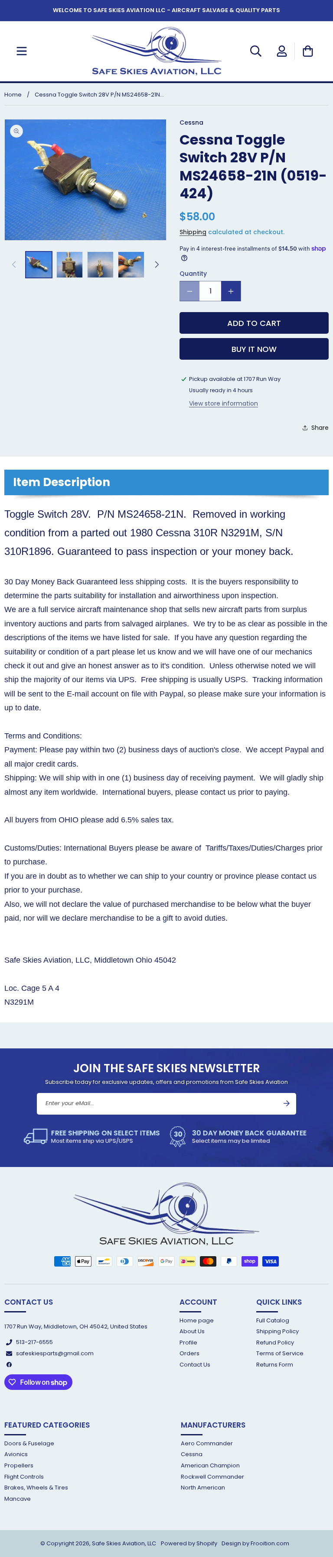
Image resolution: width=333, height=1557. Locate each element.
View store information (223, 403)
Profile (188, 1342)
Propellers (18, 1465)
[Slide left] (13, 264)
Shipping (193, 232)
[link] (94, 1137)
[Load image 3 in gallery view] (100, 264)
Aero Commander (207, 1443)
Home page (197, 1321)
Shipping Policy (277, 1331)
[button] (22, 51)
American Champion (210, 1465)
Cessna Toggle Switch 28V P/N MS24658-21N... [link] (99, 94)
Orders (189, 1353)
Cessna (191, 1454)
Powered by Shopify (189, 1543)
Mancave (17, 1499)
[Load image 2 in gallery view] (69, 264)
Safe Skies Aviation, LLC (124, 1543)
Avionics (16, 1454)
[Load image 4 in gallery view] (131, 264)
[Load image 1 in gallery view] (39, 264)
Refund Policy (275, 1342)
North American (203, 1487)
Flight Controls (24, 1477)
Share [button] (320, 427)
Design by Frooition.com (255, 1543)
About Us (192, 1331)
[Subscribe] (286, 1103)
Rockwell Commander (212, 1477)
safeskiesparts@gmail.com (55, 1353)
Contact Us (195, 1364)
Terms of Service (280, 1353)
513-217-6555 (34, 1342)
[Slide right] (156, 264)
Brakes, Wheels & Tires (36, 1487)
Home (13, 94)
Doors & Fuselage (29, 1443)
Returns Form (274, 1364)
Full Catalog (272, 1321)
